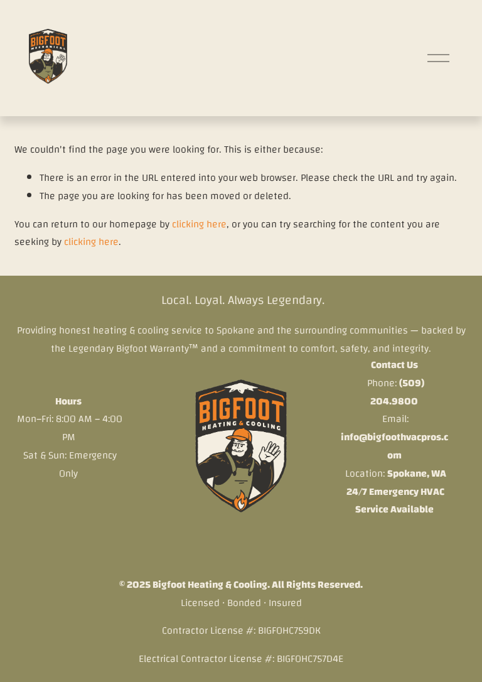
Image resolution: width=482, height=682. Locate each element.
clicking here (199, 224)
